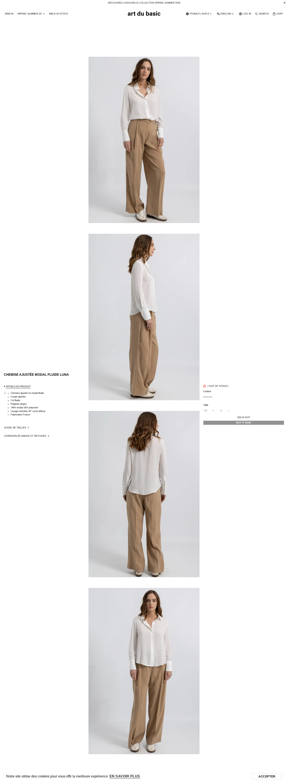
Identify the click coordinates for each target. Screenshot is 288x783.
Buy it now (243, 422)
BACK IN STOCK (58, 13)
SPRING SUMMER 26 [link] (29, 14)
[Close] (284, 2)
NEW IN (9, 13)
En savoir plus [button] (125, 776)
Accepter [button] (266, 776)
